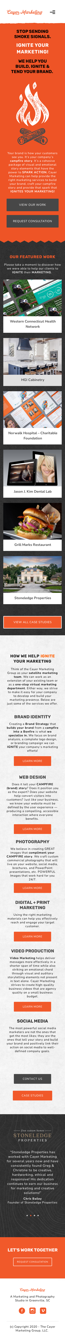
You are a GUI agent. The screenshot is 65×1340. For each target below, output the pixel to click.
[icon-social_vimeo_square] (43, 1311)
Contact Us (32, 1079)
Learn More (32, 761)
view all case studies (33, 622)
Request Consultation (32, 221)
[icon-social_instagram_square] (33, 1311)
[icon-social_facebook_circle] (23, 1311)
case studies (32, 1096)
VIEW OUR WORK (32, 205)
